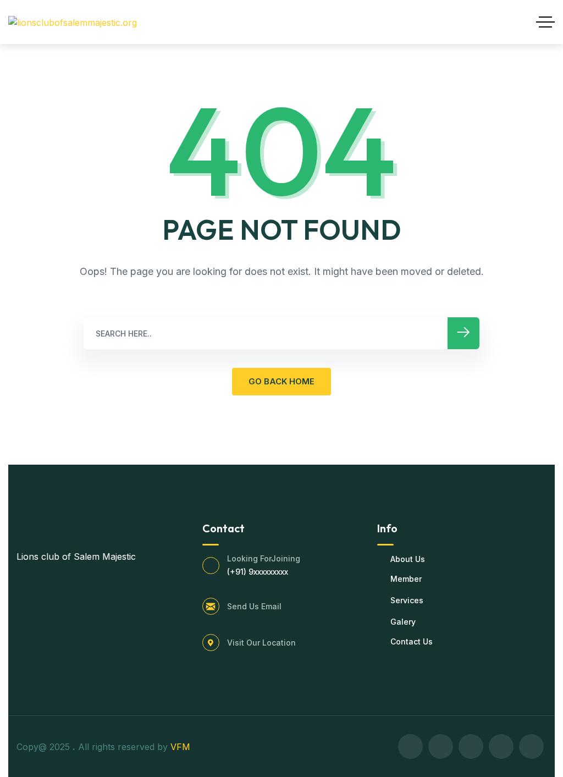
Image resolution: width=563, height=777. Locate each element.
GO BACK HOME (281, 381)
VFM (181, 746)
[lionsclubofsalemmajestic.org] (72, 22)
